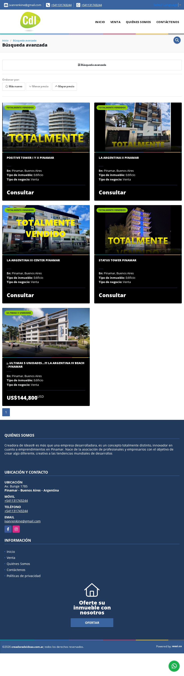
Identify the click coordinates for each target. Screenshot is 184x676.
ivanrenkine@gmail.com (22, 521)
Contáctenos (167, 22)
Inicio (100, 22)
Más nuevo (15, 86)
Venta (115, 22)
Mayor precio (65, 86)
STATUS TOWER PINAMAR (117, 260)
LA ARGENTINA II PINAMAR (119, 158)
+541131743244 (61, 5)
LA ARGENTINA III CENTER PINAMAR (33, 260)
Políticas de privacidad (24, 576)
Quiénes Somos (138, 22)
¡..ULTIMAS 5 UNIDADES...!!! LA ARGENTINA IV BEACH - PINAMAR (45, 364)
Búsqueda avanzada (24, 40)
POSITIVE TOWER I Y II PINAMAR (30, 158)
